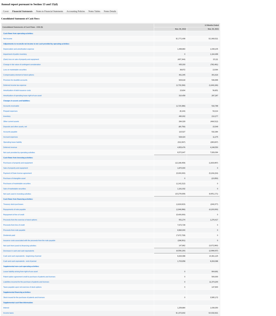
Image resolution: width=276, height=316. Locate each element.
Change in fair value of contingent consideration (22, 64)
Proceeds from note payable (14, 230)
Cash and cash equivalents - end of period (19, 261)
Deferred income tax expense (14, 85)
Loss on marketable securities (15, 70)
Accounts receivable (11, 106)
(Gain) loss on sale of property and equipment (21, 59)
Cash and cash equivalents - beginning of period (22, 256)
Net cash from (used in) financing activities (19, 246)
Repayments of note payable (14, 209)
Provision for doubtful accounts (15, 80)
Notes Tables (94, 11)
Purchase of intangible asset (14, 178)
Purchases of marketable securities (17, 183)
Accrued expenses (10, 137)
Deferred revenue (10, 147)
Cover (6, 11)
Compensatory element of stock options (18, 75)
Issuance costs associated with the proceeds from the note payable (29, 240)
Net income (7, 39)
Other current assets (11, 121)
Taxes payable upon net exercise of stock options (22, 287)
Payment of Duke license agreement (17, 173)
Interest (6, 308)
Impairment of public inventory (15, 54)
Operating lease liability (12, 142)
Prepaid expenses (10, 111)
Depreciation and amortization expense (18, 49)
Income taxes (8, 313)
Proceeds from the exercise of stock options (20, 220)
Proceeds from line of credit (14, 225)
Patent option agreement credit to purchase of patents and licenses (29, 277)
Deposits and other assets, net (15, 127)
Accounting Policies (76, 11)
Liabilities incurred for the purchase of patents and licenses (26, 282)
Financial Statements (22, 11)
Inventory (6, 116)
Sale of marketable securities (14, 189)
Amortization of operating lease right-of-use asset (22, 95)
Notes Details (110, 11)
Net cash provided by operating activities (19, 152)
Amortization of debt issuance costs (17, 90)
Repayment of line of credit (13, 215)
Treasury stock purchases (13, 204)
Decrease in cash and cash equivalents (18, 251)
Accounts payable (10, 132)
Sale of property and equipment (15, 168)
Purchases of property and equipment (18, 163)
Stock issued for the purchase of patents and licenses (24, 297)
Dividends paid (9, 235)
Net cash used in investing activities (17, 194)
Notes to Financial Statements (49, 11)
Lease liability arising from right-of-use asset (20, 271)
